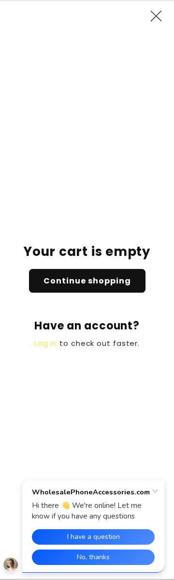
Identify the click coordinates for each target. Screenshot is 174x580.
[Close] (161, 16)
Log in (45, 343)
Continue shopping (87, 280)
